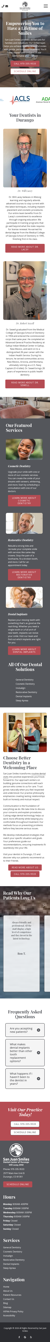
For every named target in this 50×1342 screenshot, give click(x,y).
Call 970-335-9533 (25, 63)
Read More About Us (25, 867)
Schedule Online (25, 71)
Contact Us (6, 6)
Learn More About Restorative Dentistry (24, 575)
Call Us (3, 6)
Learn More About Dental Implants (24, 650)
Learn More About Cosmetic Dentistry (24, 500)
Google (25, 1337)
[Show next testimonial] (43, 905)
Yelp (31, 1337)
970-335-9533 (17, 1169)
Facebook (19, 1337)
